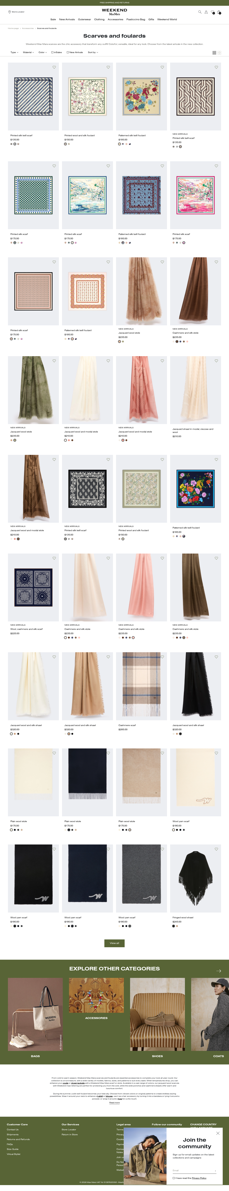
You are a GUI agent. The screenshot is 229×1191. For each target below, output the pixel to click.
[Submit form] (215, 1171)
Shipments (13, 1135)
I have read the (190, 1178)
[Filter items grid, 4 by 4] (214, 52)
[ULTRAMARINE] (180, 341)
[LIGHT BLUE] (123, 144)
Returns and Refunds (18, 1139)
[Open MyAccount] (209, 12)
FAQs (10, 1144)
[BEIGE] (119, 144)
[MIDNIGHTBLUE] (11, 144)
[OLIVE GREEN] (123, 341)
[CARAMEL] (177, 926)
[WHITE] (65, 144)
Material (27, 52)
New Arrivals (76, 52)
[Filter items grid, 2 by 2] (219, 52)
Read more (114, 1103)
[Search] (200, 12)
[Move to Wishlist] (54, 67)
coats (65, 1083)
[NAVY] (180, 830)
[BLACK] (18, 734)
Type (13, 52)
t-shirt (100, 1096)
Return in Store (70, 1135)
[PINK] (22, 243)
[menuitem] (54, 21)
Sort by (92, 52)
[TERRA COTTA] (69, 440)
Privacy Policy (199, 1178)
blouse (109, 1096)
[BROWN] (177, 341)
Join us (120, 1157)
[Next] (218, 971)
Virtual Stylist (13, 1154)
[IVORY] (15, 144)
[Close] (217, 1133)
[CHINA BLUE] (18, 243)
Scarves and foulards (47, 28)
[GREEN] (69, 144)
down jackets (78, 1083)
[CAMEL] (15, 734)
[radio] (11, 144)
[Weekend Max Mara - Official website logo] (114, 12)
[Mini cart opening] (222, 12)
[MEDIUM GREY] (18, 830)
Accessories (28, 28)
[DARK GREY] (184, 830)
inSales (58, 52)
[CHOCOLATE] (18, 144)
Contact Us (13, 1130)
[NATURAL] (126, 144)
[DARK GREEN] (15, 243)
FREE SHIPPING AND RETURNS (114, 3)
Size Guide (13, 1149)
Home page (13, 28)
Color (41, 52)
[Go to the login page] (206, 12)
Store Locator (69, 1130)
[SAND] (173, 341)
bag (120, 1099)
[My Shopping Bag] (218, 12)
